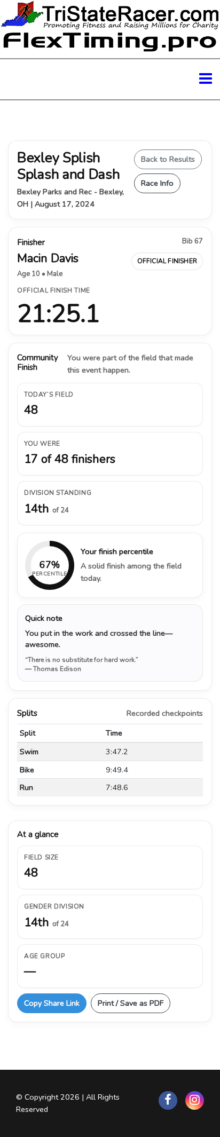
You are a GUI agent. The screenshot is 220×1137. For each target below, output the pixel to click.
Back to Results (168, 159)
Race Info (157, 183)
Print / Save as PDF (130, 1003)
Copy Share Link (52, 1003)
